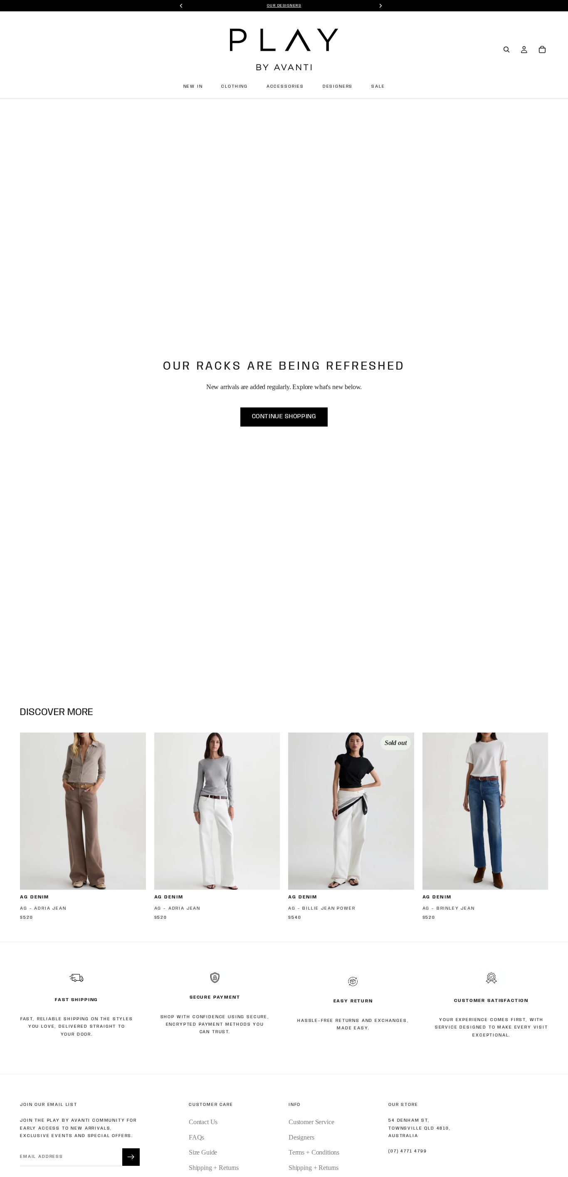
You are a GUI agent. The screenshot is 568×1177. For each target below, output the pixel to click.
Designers (301, 1137)
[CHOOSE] (133, 877)
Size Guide (203, 1152)
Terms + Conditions (314, 1152)
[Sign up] (131, 1157)
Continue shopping (284, 416)
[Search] (506, 49)
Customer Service (311, 1121)
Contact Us (203, 1121)
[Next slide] (133, 811)
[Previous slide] (32, 811)
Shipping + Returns (214, 1167)
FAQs (196, 1137)
